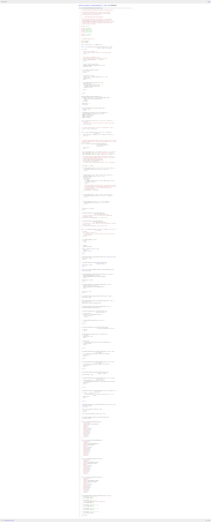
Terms (13, 520)
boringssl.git (87, 5)
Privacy (9, 520)
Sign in (209, 1)
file (101, 8)
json (209, 520)
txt (206, 520)
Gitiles (7, 520)
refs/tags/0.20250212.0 (96, 5)
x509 (109, 5)
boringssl (81, 5)
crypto (105, 5)
